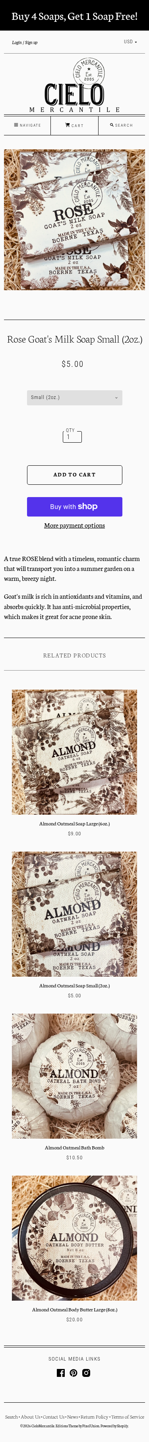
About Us (30, 1416)
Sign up (31, 42)
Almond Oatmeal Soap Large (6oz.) (74, 823)
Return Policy (94, 1416)
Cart (76, 125)
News (72, 1416)
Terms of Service (127, 1416)
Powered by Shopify (114, 1425)
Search (11, 1416)
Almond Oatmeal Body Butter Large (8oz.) (74, 1309)
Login (17, 42)
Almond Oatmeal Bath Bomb (74, 1147)
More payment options (74, 524)
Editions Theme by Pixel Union (77, 1425)
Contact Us (53, 1416)
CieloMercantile (42, 1425)
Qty (70, 430)
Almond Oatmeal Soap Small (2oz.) (74, 985)
